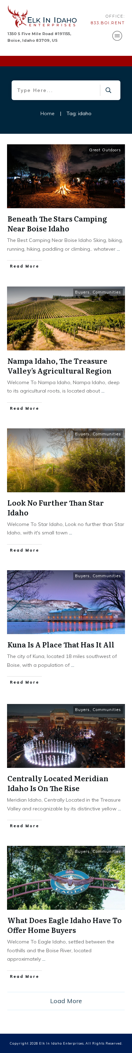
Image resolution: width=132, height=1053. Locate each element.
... (118, 249)
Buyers (82, 292)
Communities (107, 292)
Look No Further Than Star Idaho (55, 507)
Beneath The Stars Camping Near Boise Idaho (57, 223)
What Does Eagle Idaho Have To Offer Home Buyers (64, 925)
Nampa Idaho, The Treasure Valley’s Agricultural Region (59, 365)
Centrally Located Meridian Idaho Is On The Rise (57, 783)
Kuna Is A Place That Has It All (60, 644)
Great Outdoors (105, 149)
